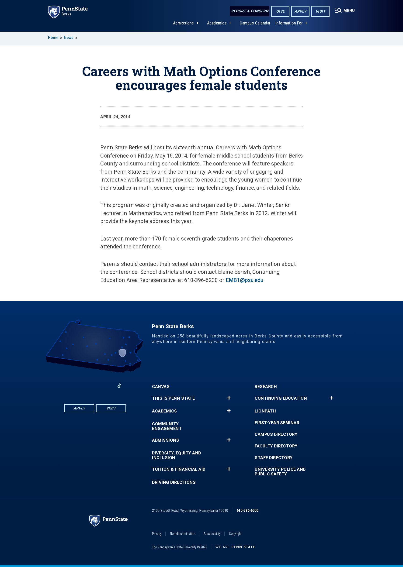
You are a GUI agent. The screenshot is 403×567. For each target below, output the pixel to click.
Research (266, 386)
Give (280, 11)
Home (53, 37)
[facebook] (71, 385)
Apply (300, 11)
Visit (321, 11)
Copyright (235, 534)
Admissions (183, 23)
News (68, 37)
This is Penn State (173, 398)
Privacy (157, 534)
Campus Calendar (255, 23)
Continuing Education (281, 398)
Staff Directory (274, 457)
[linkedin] (83, 385)
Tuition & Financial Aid (178, 469)
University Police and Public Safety (280, 471)
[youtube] (95, 385)
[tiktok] (119, 385)
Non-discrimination (182, 534)
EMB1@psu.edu (244, 280)
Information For (289, 23)
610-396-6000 (247, 510)
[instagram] (107, 385)
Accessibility (212, 534)
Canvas (161, 386)
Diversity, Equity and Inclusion (176, 455)
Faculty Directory (276, 446)
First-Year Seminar (277, 422)
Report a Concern (249, 11)
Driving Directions (174, 482)
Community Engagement (167, 426)
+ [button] (229, 398)
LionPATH (265, 411)
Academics (217, 23)
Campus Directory (276, 434)
